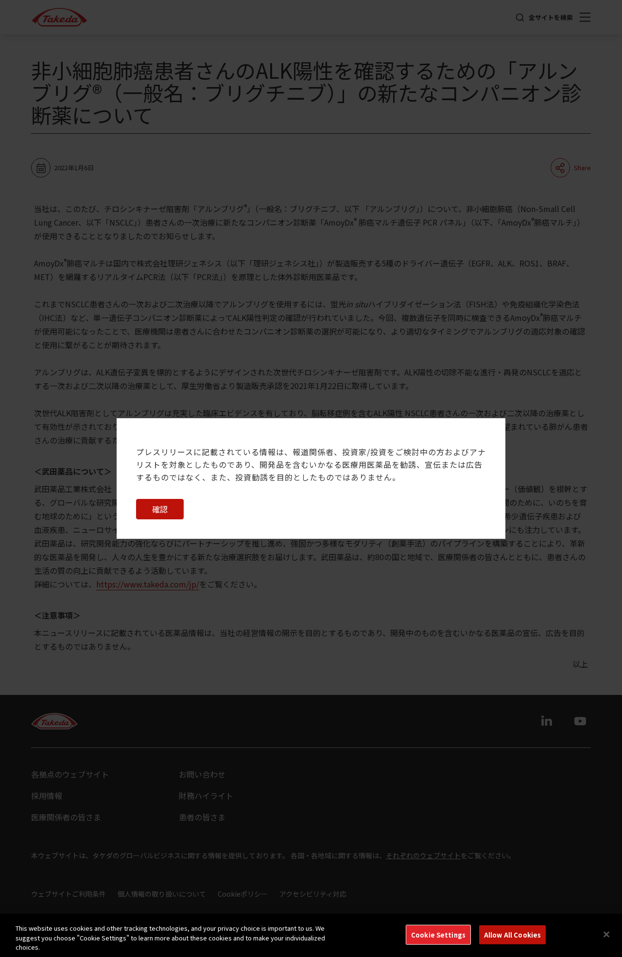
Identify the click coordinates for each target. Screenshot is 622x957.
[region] (311, 935)
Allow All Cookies (512, 934)
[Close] (606, 934)
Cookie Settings (438, 934)
